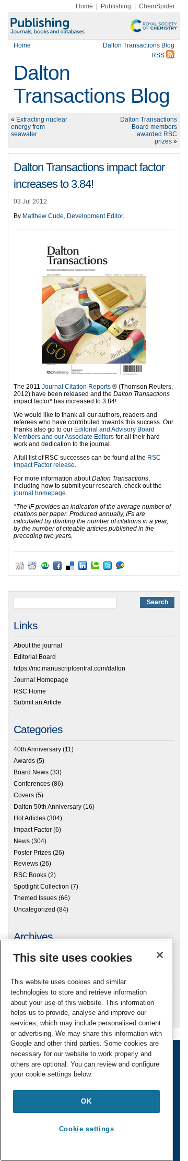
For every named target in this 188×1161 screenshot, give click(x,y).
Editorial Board (35, 657)
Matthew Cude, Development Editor (72, 216)
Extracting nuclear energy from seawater (39, 127)
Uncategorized (34, 909)
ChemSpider (157, 6)
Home (84, 6)
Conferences (32, 783)
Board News (31, 772)
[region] (86, 1050)
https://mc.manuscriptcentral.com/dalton (69, 668)
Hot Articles (29, 818)
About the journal (38, 645)
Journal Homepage (41, 680)
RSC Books (30, 875)
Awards (24, 760)
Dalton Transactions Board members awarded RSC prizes (148, 130)
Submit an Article (37, 702)
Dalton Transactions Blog (92, 84)
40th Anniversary (37, 749)
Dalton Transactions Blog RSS (138, 50)
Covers (24, 795)
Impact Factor (33, 829)
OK (86, 1101)
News (22, 841)
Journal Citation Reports (76, 386)
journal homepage (40, 493)
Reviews (26, 863)
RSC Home (30, 691)
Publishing (116, 6)
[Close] (159, 954)
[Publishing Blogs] (94, 26)
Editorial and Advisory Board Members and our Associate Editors (84, 433)
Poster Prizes (32, 852)
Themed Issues (35, 898)
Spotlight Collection (41, 886)
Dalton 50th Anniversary (47, 806)
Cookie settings (86, 1129)
